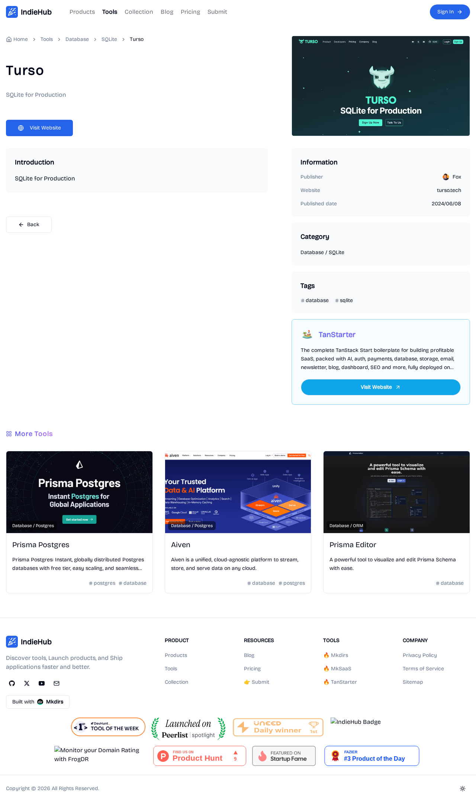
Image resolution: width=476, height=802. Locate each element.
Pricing (190, 11)
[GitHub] (12, 683)
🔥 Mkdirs (335, 655)
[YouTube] (42, 683)
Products (82, 11)
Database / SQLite (322, 252)
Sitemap (413, 682)
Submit (217, 11)
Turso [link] (137, 39)
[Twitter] (27, 683)
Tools (109, 11)
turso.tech (449, 190)
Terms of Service (423, 668)
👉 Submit (256, 682)
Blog (167, 11)
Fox (457, 177)
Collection (139, 11)
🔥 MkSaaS (337, 668)
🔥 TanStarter (340, 682)
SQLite (109, 39)
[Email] (56, 683)
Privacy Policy (420, 655)
